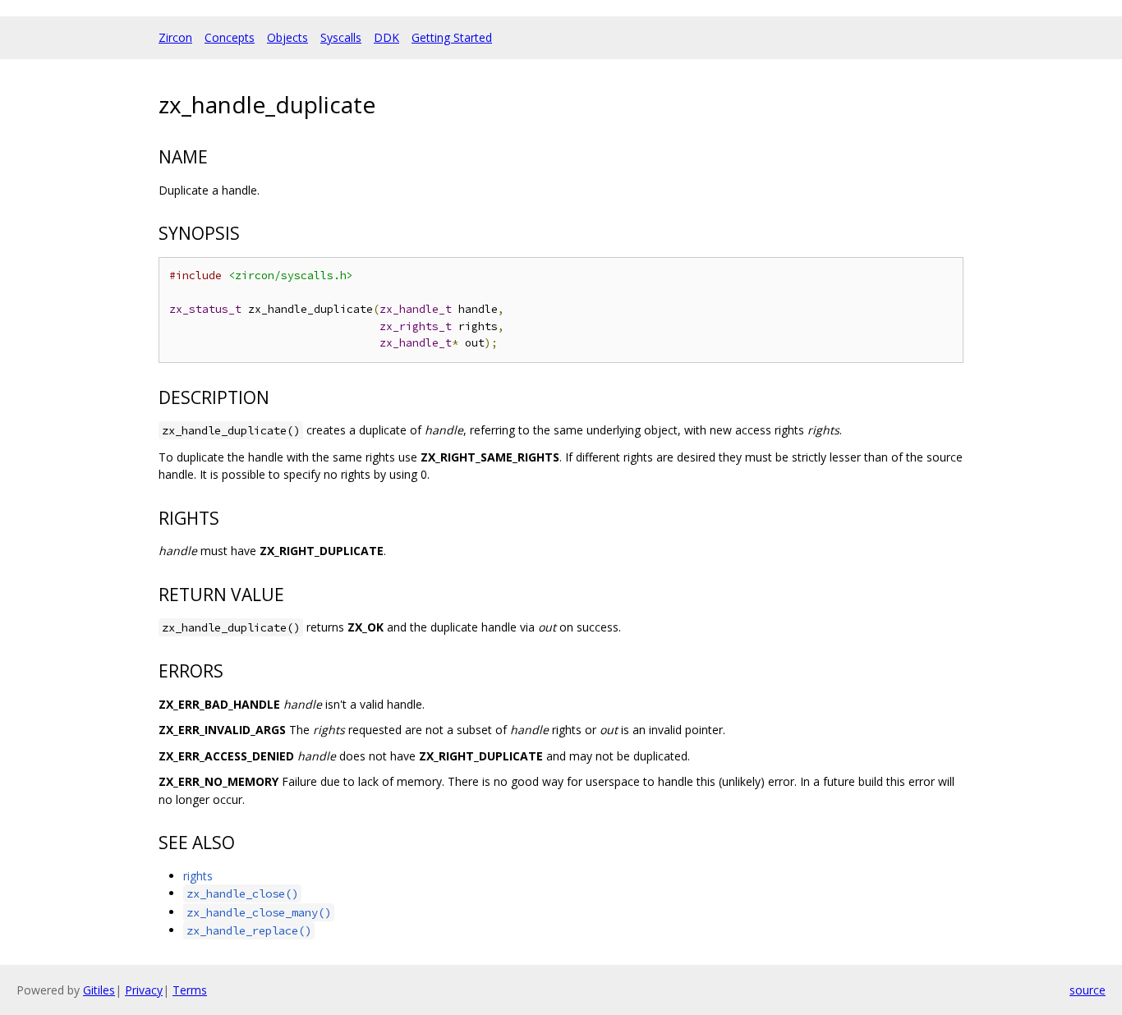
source (1087, 990)
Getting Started (452, 37)
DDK (386, 37)
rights (198, 876)
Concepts (230, 37)
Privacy (144, 990)
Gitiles (99, 990)
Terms (189, 990)
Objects (287, 37)
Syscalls (340, 37)
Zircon (175, 37)
